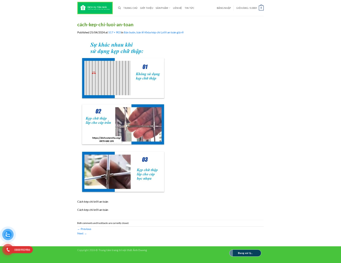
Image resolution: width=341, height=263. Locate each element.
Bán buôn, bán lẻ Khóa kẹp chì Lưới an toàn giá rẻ (154, 32)
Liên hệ (177, 8)
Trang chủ (130, 8)
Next (82, 233)
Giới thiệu (146, 8)
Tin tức (189, 8)
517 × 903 (114, 32)
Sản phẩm (162, 8)
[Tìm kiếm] (119, 8)
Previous (84, 229)
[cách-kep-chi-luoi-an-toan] (123, 118)
